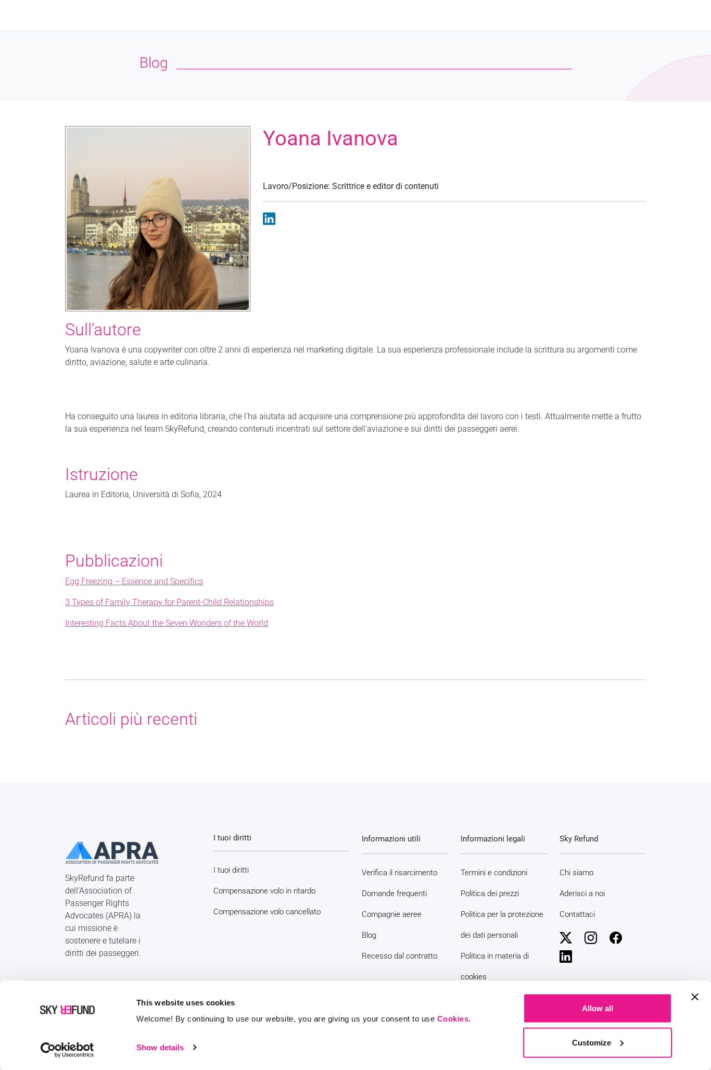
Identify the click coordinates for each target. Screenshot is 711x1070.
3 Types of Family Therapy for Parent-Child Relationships (169, 602)
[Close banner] (695, 997)
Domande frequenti (394, 893)
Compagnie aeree (392, 914)
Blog (369, 935)
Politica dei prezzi (490, 893)
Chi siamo (576, 872)
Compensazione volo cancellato (267, 911)
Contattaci (577, 914)
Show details (160, 1047)
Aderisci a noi (582, 893)
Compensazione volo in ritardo (264, 891)
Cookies (453, 1018)
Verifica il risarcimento (399, 872)
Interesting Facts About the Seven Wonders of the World (166, 623)
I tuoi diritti (231, 870)
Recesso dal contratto (399, 956)
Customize (591, 1042)
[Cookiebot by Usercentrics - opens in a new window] (67, 1050)
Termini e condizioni (494, 872)
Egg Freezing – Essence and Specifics (134, 581)
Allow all (597, 1008)
